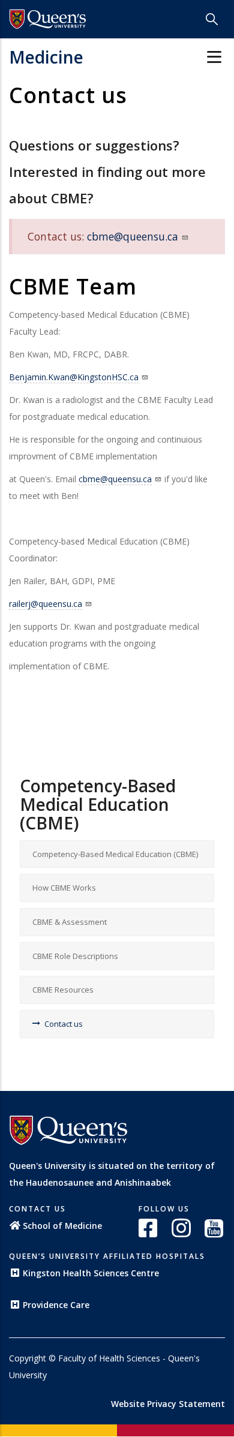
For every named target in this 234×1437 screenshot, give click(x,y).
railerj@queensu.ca (45, 603)
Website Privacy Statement (168, 1403)
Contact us (63, 1023)
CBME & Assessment (69, 921)
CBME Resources (63, 989)
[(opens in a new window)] (149, 1228)
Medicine (46, 57)
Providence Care (56, 1304)
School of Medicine (62, 1225)
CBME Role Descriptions (75, 956)
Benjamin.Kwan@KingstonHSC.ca (74, 377)
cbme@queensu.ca (132, 236)
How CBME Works (64, 887)
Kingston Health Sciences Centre (91, 1273)
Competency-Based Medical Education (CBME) (115, 854)
